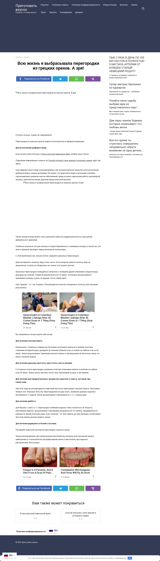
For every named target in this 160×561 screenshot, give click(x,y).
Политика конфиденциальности (86, 5)
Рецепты (45, 5)
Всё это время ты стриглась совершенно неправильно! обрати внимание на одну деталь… (126, 145)
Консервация (66, 12)
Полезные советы (60, 5)
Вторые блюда (109, 5)
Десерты (79, 12)
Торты (43, 12)
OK (130, 558)
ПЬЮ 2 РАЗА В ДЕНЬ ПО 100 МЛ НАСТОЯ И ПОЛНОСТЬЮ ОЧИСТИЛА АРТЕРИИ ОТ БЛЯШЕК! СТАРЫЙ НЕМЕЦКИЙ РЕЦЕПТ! (126, 64)
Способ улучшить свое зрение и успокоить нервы (70, 160)
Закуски (52, 12)
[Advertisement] (80, 33)
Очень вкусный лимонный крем (55, 154)
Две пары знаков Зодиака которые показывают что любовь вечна (125, 124)
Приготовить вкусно (26, 8)
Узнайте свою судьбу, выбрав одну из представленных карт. (123, 104)
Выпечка (124, 5)
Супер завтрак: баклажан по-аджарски (125, 86)
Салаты (134, 5)
